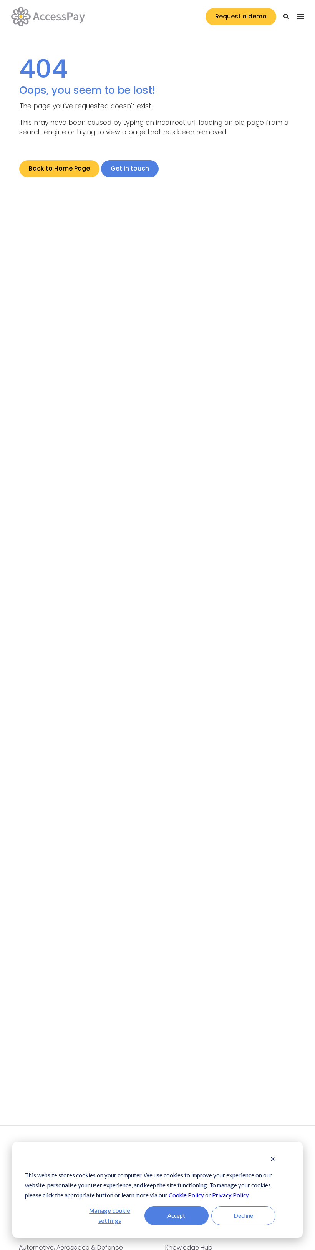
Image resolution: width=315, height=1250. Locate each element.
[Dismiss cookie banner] (272, 1159)
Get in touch (130, 168)
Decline (243, 1215)
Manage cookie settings (109, 1215)
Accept (176, 1215)
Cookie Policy (186, 1195)
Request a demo (241, 16)
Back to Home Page (59, 168)
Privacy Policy (230, 1195)
